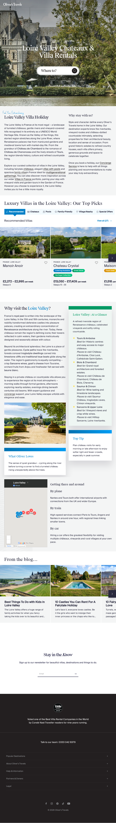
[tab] (14, 212)
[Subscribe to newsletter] (75, 673)
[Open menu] (111, 4)
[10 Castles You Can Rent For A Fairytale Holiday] (76, 594)
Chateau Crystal (66, 266)
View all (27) (102, 221)
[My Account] (105, 4)
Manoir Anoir (13, 266)
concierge (9, 394)
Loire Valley (69, 41)
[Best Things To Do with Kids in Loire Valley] (25, 594)
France (56, 41)
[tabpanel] (58, 257)
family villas (20, 172)
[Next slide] (48, 242)
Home (44, 41)
